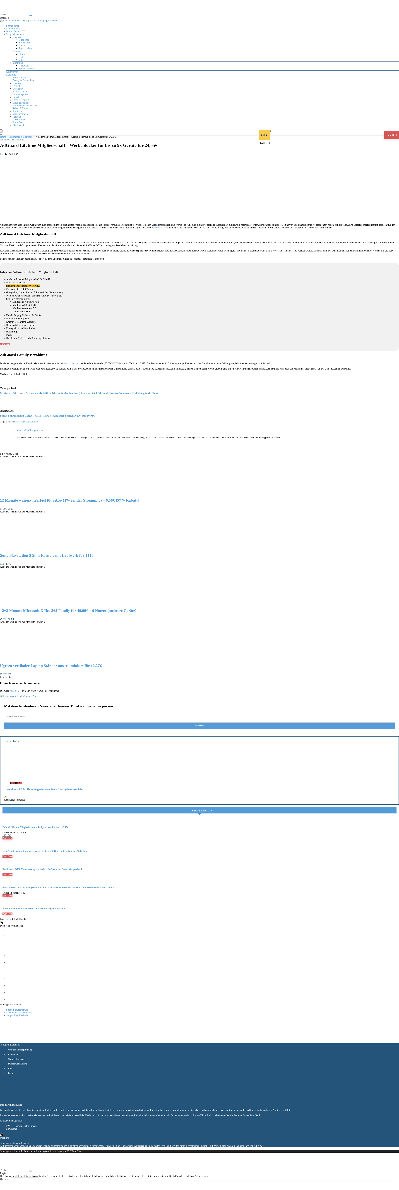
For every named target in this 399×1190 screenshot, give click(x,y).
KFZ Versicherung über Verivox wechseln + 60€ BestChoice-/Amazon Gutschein (44, 851)
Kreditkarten (25, 42)
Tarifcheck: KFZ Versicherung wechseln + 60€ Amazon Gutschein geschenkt (42, 869)
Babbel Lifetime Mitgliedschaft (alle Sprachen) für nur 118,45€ (35, 827)
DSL (21, 57)
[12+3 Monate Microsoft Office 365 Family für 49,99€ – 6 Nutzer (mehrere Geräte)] (32, 604)
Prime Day (17, 122)
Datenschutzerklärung (17, 1064)
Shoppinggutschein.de (17, 1009)
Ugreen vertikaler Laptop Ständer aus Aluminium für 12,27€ (51, 666)
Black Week (18, 125)
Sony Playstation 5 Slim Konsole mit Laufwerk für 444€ (46, 555)
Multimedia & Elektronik (24, 105)
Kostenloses (12, 72)
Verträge (16, 116)
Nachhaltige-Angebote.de (18, 1012)
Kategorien (11, 74)
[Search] (1, 134)
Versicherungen (20, 114)
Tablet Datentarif (27, 68)
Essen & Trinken (20, 100)
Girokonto (24, 39)
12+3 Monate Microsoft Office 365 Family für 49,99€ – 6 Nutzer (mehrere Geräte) (68, 610)
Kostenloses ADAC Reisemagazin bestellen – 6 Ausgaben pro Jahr (43, 789)
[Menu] (1, 131)
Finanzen (17, 83)
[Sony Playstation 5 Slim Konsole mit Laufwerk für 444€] (32, 549)
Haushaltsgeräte (20, 94)
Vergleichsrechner (15, 34)
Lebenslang (11, 421)
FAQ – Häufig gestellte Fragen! (21, 1126)
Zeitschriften (18, 119)
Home (3, 136)
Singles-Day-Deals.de (17, 1015)
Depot (22, 45)
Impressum (13, 1054)
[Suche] (30, 15)
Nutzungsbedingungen (18, 1059)
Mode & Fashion (20, 102)
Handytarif (24, 65)
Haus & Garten (19, 91)
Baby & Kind (19, 77)
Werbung (33, 421)
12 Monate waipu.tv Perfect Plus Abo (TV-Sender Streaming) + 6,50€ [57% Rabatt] (69, 500)
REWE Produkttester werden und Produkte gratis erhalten (33, 908)
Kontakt (11, 1068)
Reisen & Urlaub (20, 108)
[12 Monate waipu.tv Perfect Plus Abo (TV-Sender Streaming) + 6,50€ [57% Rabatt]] (32, 494)
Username (5, 1179)
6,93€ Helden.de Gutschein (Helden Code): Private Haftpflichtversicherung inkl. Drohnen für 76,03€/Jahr (58, 887)
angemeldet (15, 691)
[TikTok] (1, 923)
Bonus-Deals (15, 31)
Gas (21, 59)
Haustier (16, 97)
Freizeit (16, 86)
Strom (22, 54)
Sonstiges (17, 111)
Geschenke (17, 88)
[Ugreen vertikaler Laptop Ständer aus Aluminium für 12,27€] (32, 659)
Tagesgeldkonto (26, 48)
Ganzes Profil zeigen (27, 430)
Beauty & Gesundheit (23, 80)
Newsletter (11, 1128)
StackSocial (23, 421)
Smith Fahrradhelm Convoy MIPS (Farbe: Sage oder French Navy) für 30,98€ (47, 415)
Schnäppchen (12, 25)
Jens (2, 154)
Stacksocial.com (160, 227)
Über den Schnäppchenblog (20, 1050)
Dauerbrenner (13, 28)
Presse (11, 1073)
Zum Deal (392, 135)
